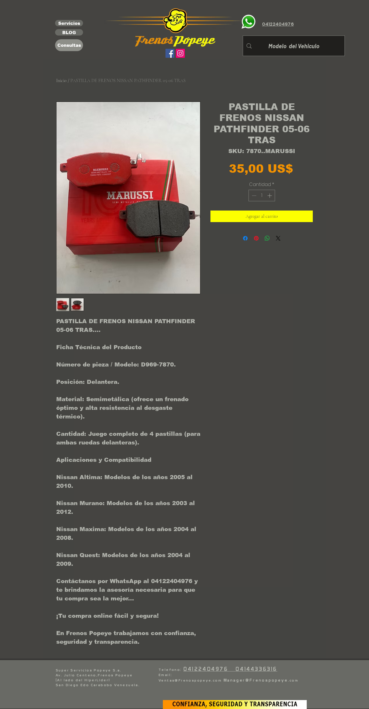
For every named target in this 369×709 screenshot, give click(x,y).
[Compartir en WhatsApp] (267, 238)
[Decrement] (253, 195)
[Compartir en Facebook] (245, 238)
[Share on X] (278, 238)
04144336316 (256, 669)
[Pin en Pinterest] (256, 238)
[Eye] (248, 21)
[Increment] (270, 195)
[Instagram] (180, 53)
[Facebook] (169, 53)
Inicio (61, 80)
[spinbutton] (261, 195)
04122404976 (209, 669)
